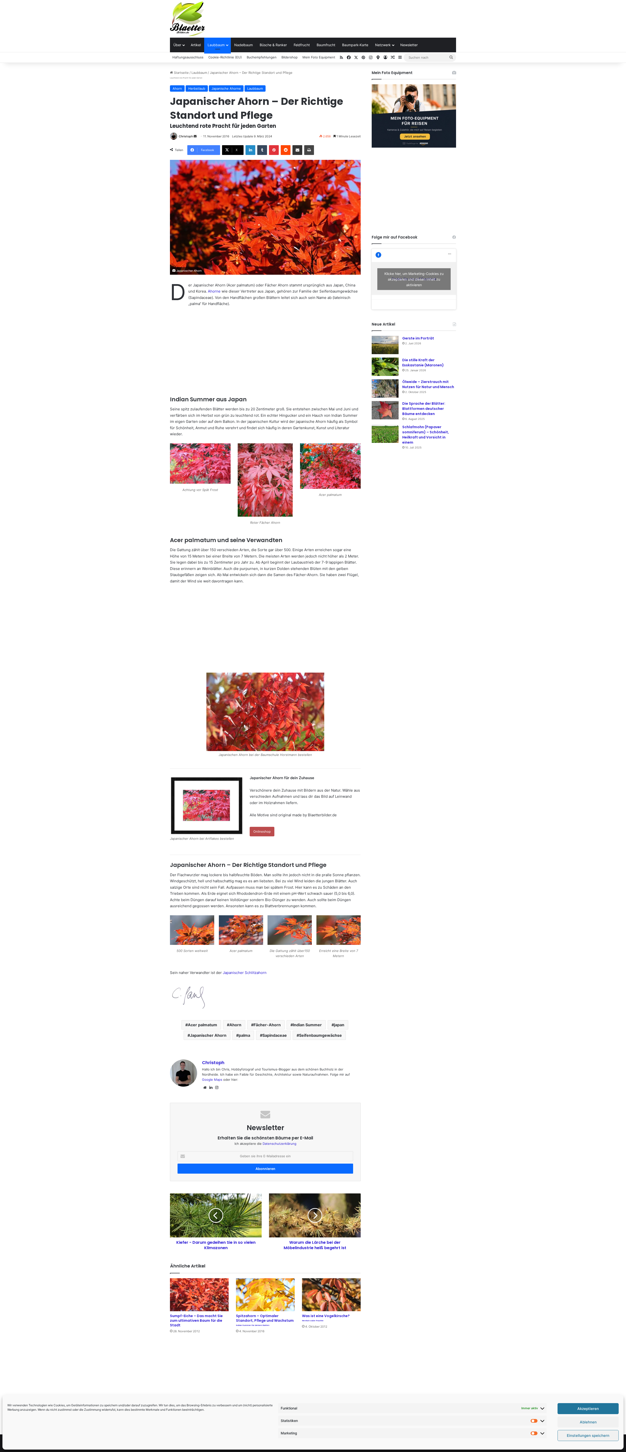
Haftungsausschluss (187, 57)
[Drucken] (309, 150)
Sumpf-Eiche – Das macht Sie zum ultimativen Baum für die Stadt (196, 1320)
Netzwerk (383, 45)
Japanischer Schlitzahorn (245, 972)
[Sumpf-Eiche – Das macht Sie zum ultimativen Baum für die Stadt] (199, 1294)
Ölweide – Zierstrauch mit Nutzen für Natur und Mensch (428, 384)
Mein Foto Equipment (318, 57)
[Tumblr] (262, 150)
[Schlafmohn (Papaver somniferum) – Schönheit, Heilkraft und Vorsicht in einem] (385, 434)
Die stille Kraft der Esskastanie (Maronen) (423, 363)
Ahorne (214, 291)
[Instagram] (217, 1088)
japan (339, 1024)
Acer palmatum (202, 1024)
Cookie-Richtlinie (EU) (225, 57)
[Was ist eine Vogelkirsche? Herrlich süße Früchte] (331, 1294)
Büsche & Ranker (273, 45)
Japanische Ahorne (226, 88)
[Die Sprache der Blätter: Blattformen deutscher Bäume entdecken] (385, 410)
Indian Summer (307, 1024)
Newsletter (409, 45)
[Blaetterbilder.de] (187, 18)
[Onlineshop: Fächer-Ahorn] (265, 712)
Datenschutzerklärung (279, 1144)
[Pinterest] (274, 150)
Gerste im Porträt (418, 338)
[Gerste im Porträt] (385, 345)
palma (244, 1035)
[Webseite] (205, 1088)
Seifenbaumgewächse (320, 1035)
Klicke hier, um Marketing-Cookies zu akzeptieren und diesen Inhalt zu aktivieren (414, 279)
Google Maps (212, 1079)
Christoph (186, 136)
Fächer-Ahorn (267, 1024)
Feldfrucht (302, 45)
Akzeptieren (588, 1408)
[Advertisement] (362, 16)
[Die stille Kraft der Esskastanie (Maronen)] (385, 367)
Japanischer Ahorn (208, 1035)
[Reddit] (286, 150)
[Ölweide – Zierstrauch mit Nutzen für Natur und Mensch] (385, 388)
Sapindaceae (274, 1035)
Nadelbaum (243, 45)
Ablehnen (588, 1422)
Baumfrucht (326, 45)
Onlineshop (262, 831)
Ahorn (177, 88)
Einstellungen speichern (588, 1435)
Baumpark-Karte (355, 45)
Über (177, 45)
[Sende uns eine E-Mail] (195, 136)
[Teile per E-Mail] (297, 150)
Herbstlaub (196, 88)
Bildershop (289, 57)
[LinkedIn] (250, 150)
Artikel (196, 45)
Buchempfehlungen (262, 57)
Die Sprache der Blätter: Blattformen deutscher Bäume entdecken (423, 408)
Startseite (181, 73)
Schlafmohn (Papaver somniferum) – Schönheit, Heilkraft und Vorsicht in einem (425, 435)
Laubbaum (216, 45)
